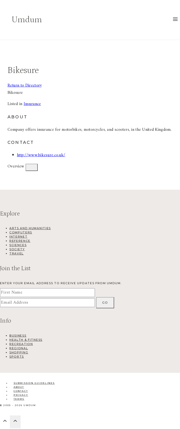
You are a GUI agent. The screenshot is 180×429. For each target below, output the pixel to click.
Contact (21, 391)
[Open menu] (175, 20)
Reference (19, 241)
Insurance (32, 104)
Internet (18, 236)
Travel (16, 253)
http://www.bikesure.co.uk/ (41, 155)
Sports (16, 356)
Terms (19, 398)
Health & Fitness (25, 340)
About (19, 387)
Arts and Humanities (30, 228)
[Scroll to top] (5, 422)
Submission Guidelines (34, 383)
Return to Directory (25, 85)
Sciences (17, 245)
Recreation (21, 344)
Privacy (21, 394)
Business (17, 335)
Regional (18, 348)
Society (17, 249)
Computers (20, 232)
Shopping (18, 352)
